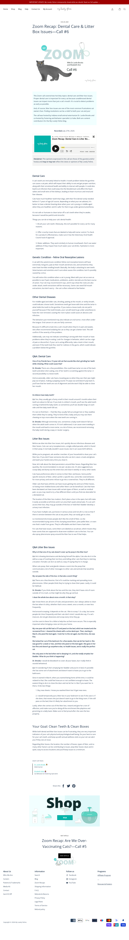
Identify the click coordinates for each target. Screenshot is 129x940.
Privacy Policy (40, 898)
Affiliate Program (104, 875)
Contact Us (36, 9)
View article (64, 856)
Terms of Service (41, 905)
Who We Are (8, 875)
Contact (6, 890)
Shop (13, 9)
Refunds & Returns (42, 894)
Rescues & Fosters (105, 884)
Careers (6, 879)
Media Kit (6, 886)
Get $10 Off (7, 894)
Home (5, 9)
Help (26, 9)
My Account (47, 9)
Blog (20, 9)
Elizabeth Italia (39, 771)
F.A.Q (36, 890)
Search (37, 875)
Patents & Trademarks (11, 883)
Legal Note (39, 902)
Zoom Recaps (40, 883)
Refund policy (40, 909)
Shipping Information (43, 886)
